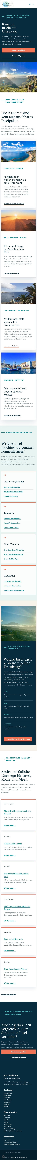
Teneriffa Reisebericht (12, 523)
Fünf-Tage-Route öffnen (11, 273)
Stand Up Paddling (9, 1129)
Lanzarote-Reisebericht (11, 346)
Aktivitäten (7, 1102)
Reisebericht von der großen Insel (16, 875)
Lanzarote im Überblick (12, 581)
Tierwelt (6, 1106)
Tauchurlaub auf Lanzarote (14, 590)
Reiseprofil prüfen (18, 56)
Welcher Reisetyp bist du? (13, 492)
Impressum (7, 1140)
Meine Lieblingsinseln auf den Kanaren (17, 812)
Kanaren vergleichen (18, 1052)
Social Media (7, 1124)
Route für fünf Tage (11, 559)
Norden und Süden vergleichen (14, 204)
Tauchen (6, 1104)
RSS (26, 1157)
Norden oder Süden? (13, 843)
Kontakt (6, 1120)
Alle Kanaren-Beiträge (8, 994)
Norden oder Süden (11, 528)
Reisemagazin (8, 1093)
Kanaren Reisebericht (12, 487)
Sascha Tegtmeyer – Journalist (13, 1131)
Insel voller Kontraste (13, 939)
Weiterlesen (10, 825)
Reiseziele (7, 1097)
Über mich (7, 1115)
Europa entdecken (11, 496)
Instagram (21, 1157)
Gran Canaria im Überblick (14, 550)
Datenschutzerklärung (10, 1142)
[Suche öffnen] (30, 4)
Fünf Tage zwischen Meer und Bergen (17, 907)
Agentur (6, 1122)
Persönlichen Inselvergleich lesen (18, 739)
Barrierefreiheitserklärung (12, 1144)
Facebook (13, 1157)
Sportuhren (7, 1126)
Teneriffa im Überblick (12, 519)
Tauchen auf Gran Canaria (12, 415)
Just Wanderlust (11, 1075)
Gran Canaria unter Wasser (15, 968)
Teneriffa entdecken (18, 1057)
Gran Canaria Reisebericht (13, 554)
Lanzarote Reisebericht (12, 586)
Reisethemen (8, 1100)
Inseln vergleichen (18, 50)
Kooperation (7, 1118)
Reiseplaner (7, 1095)
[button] (33, 4)
